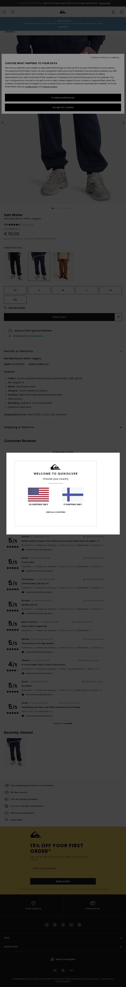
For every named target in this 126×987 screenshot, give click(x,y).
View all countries (55, 512)
